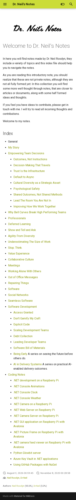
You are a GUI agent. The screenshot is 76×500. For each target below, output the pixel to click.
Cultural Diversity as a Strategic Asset (36, 182)
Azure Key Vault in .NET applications (35, 459)
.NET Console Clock (25, 392)
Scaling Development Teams (31, 330)
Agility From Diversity (21, 236)
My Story (13, 147)
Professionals (17, 218)
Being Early (20, 354)
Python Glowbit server (27, 453)
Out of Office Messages (23, 277)
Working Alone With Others (24, 271)
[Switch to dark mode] (62, 4)
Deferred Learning (19, 224)
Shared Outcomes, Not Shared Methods (37, 194)
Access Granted (23, 312)
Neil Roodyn (13, 477)
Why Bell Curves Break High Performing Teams (37, 212)
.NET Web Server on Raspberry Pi (34, 410)
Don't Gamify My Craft (26, 318)
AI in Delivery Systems (27, 364)
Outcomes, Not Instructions (30, 159)
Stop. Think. (15, 247)
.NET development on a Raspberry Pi (36, 380)
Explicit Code (21, 324)
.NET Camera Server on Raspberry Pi (36, 416)
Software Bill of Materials (29, 348)
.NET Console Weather (27, 398)
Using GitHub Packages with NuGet (35, 464)
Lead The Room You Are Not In (32, 200)
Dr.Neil (24, 477)
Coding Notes (16, 374)
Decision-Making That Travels (31, 165)
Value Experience (19, 253)
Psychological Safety (26, 188)
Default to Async (23, 177)
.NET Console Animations (29, 386)
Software (13, 289)
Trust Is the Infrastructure (29, 171)
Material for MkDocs (24, 496)
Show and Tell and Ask (22, 230)
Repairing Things (18, 283)
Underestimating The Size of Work (29, 241)
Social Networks (18, 295)
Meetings (14, 265)
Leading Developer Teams (29, 342)
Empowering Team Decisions (26, 153)
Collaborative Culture (21, 259)
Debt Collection (23, 336)
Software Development (22, 306)
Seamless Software (20, 300)
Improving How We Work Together (34, 206)
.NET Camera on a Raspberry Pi (32, 404)
